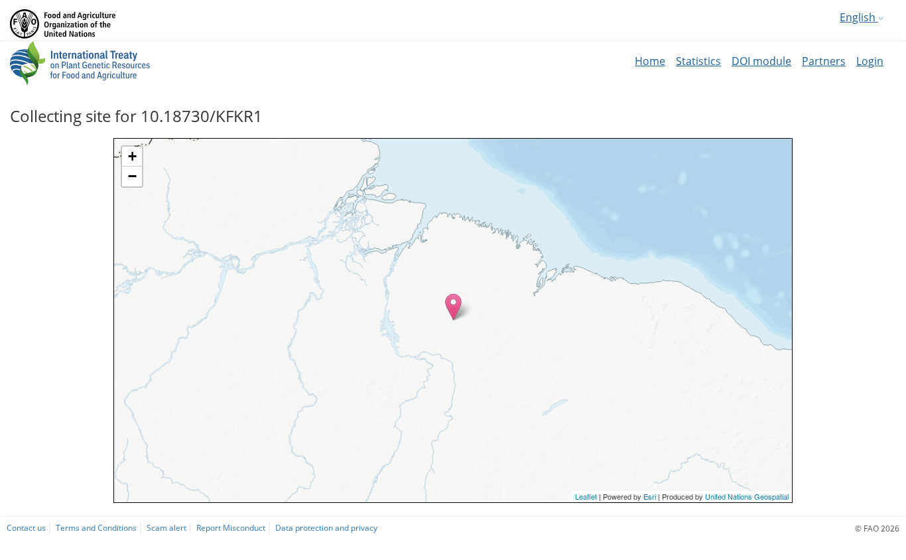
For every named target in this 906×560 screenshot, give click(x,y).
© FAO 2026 (877, 528)
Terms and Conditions (96, 527)
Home (650, 61)
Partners (824, 61)
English (859, 17)
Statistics (698, 61)
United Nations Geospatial (747, 496)
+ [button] (132, 156)
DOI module (761, 61)
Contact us (26, 527)
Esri (649, 496)
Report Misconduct (230, 527)
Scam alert (166, 527)
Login (869, 61)
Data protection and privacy (326, 527)
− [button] (132, 176)
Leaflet (586, 496)
